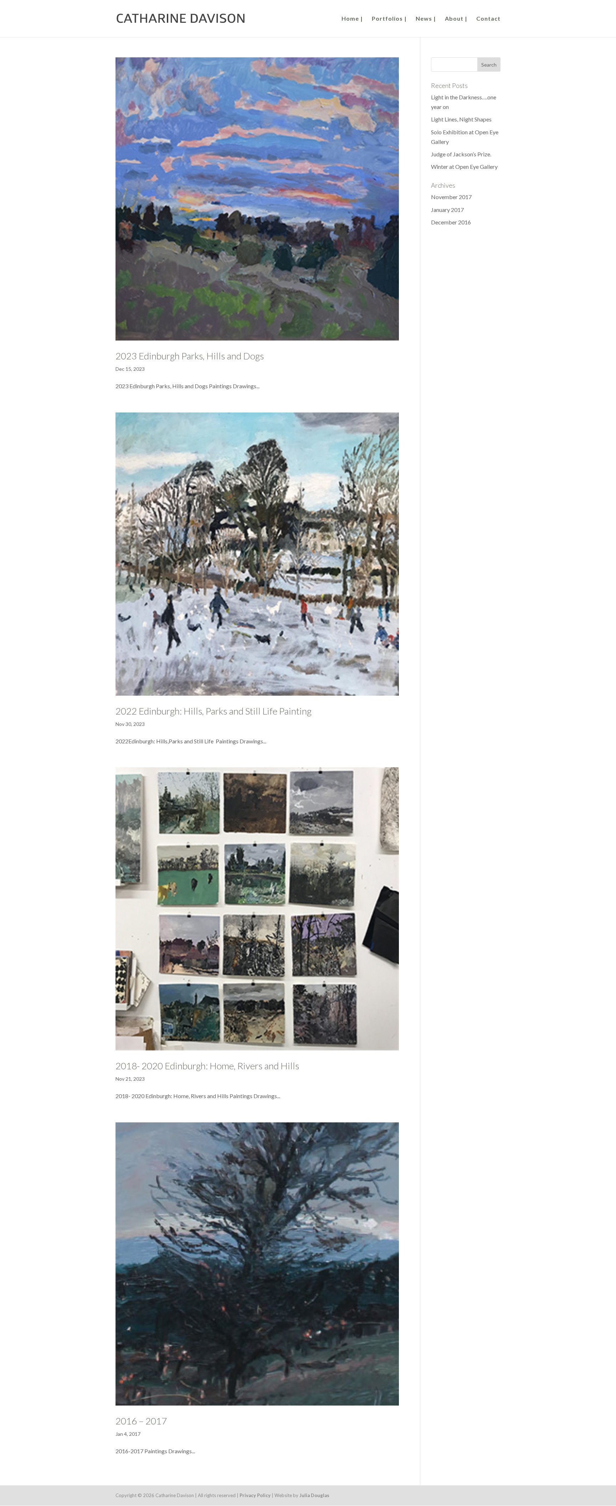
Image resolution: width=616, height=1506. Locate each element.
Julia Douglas (314, 1495)
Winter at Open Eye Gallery (464, 166)
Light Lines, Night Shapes (461, 119)
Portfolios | (389, 19)
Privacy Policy (255, 1495)
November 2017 (451, 196)
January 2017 (447, 209)
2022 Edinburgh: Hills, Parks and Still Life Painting (213, 711)
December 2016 (451, 222)
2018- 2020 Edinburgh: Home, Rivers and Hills (207, 1065)
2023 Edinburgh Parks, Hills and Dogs (189, 356)
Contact (488, 19)
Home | (352, 19)
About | (456, 19)
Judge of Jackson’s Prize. (461, 154)
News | (426, 19)
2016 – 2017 (141, 1421)
